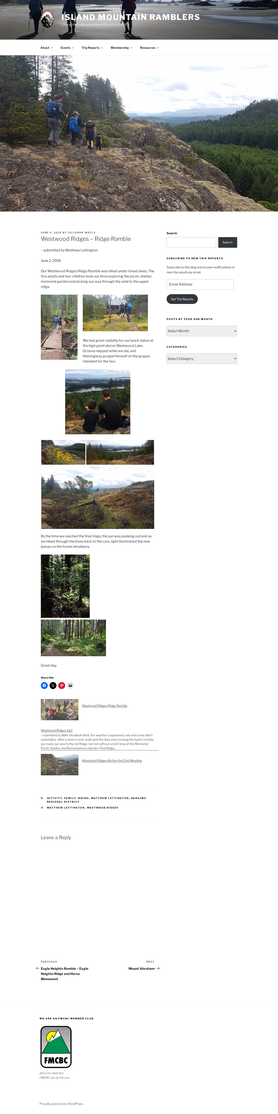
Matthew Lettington (110, 798)
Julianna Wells (82, 232)
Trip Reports (90, 47)
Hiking (83, 798)
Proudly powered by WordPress (61, 1104)
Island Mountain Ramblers (130, 17)
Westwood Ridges (103, 807)
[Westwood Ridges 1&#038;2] (100, 737)
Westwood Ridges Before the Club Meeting (112, 760)
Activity (54, 798)
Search (172, 233)
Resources (147, 47)
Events (65, 47)
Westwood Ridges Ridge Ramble (104, 705)
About (44, 47)
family (70, 798)
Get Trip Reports (182, 299)
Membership (120, 47)
